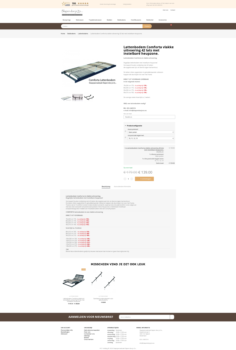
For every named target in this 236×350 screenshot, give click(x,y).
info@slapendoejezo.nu (147, 343)
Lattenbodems (83, 33)
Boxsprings (67, 20)
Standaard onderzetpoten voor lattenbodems (103, 299)
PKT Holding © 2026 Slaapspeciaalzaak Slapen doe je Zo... (118, 348)
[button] (63, 68)
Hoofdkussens (136, 20)
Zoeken (147, 26)
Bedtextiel (149, 20)
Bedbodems (121, 20)
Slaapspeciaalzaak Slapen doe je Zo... (151, 330)
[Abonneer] (172, 317)
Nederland (143, 336)
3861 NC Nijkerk (145, 334)
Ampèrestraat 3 (145, 332)
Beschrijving (106, 186)
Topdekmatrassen (95, 20)
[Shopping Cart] (170, 26)
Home (63, 33)
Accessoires (163, 20)
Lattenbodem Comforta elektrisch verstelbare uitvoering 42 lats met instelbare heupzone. (73, 300)
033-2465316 (144, 339)
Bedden (109, 20)
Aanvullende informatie (122, 186)
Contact (172, 10)
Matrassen (79, 20)
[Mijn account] (174, 26)
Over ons (165, 10)
